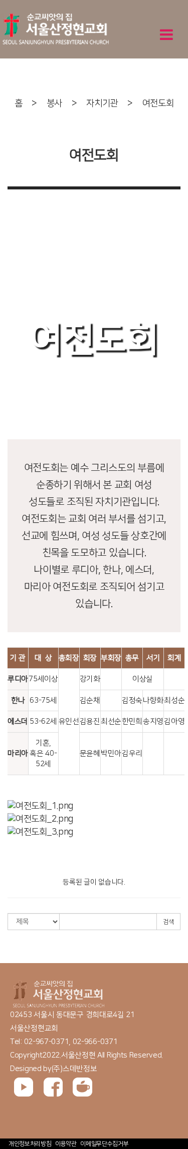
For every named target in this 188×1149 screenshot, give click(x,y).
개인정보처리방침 (30, 1144)
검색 (168, 922)
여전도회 (158, 103)
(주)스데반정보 (74, 1069)
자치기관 (102, 103)
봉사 (54, 103)
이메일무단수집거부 (104, 1144)
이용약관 (66, 1144)
